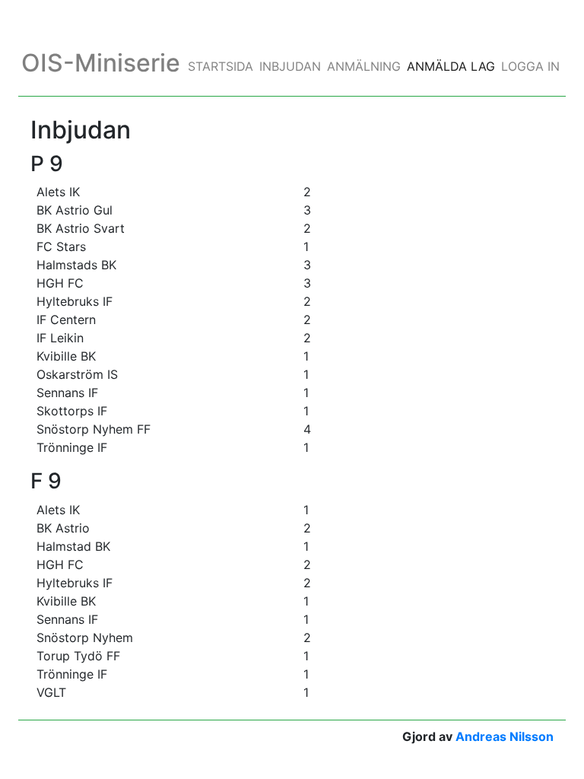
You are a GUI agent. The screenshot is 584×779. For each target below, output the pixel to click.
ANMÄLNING (364, 66)
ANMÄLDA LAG (451, 66)
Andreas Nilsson (504, 736)
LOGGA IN (530, 66)
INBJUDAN (290, 66)
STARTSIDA (220, 66)
